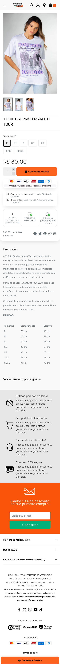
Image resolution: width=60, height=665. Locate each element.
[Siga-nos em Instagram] (30, 609)
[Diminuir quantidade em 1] (13, 173)
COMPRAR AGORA (38, 171)
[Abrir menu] (4, 5)
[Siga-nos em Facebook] (19, 609)
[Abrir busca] (31, 5)
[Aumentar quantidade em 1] (13, 169)
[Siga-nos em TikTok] (41, 609)
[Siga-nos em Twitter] (25, 609)
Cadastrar (30, 525)
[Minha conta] (38, 5)
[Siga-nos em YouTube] (35, 609)
